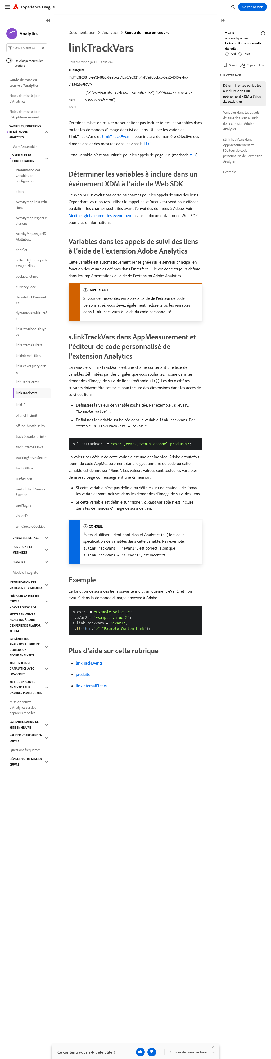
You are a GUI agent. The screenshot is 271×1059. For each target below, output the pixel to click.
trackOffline (24, 468)
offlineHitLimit (26, 415)
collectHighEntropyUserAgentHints (31, 263)
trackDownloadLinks (31, 436)
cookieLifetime (27, 276)
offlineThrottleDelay (30, 425)
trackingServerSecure (31, 457)
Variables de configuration (23, 158)
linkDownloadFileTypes (31, 331)
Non (247, 54)
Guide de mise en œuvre (147, 32)
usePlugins (23, 505)
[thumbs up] (140, 1052)
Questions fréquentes (25, 750)
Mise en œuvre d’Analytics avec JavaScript (22, 668)
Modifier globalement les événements (101, 215)
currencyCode (26, 286)
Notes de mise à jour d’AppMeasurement (24, 114)
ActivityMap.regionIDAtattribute (31, 236)
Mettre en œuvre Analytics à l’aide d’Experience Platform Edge (25, 623)
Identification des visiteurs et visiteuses (26, 585)
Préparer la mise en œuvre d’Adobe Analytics (24, 601)
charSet (21, 249)
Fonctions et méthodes (22, 549)
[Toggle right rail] (222, 21)
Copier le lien (255, 65)
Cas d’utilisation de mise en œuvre (24, 724)
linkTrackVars (26, 392)
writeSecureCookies (30, 526)
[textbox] (26, 47)
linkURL (22, 404)
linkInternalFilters (91, 685)
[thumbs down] (151, 1052)
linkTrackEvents (89, 663)
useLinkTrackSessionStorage (31, 492)
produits (83, 674)
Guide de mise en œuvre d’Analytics (24, 82)
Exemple (229, 171)
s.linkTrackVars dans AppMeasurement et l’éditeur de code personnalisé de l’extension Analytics (242, 150)
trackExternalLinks (29, 447)
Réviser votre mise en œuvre (26, 761)
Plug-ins (19, 562)
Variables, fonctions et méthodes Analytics (25, 131)
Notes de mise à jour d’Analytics (24, 98)
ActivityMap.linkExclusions (31, 205)
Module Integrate (25, 572)
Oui (233, 54)
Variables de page (26, 538)
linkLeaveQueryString (31, 368)
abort (20, 191)
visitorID (22, 515)
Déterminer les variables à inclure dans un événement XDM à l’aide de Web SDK (242, 93)
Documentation (82, 32)
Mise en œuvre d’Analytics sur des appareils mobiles (23, 707)
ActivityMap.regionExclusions (31, 220)
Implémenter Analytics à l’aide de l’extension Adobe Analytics (25, 647)
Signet (233, 65)
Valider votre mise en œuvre (26, 738)
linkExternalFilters (29, 345)
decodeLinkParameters (31, 300)
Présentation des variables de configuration (28, 175)
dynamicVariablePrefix (31, 316)
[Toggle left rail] (48, 21)
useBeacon (24, 478)
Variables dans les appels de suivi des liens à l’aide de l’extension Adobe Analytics (241, 120)
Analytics (110, 32)
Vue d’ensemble (25, 146)
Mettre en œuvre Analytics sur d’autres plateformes (26, 687)
